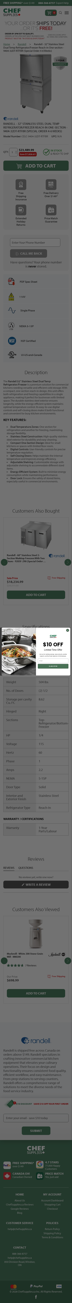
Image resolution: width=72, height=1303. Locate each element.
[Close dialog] (67, 630)
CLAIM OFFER (53, 666)
